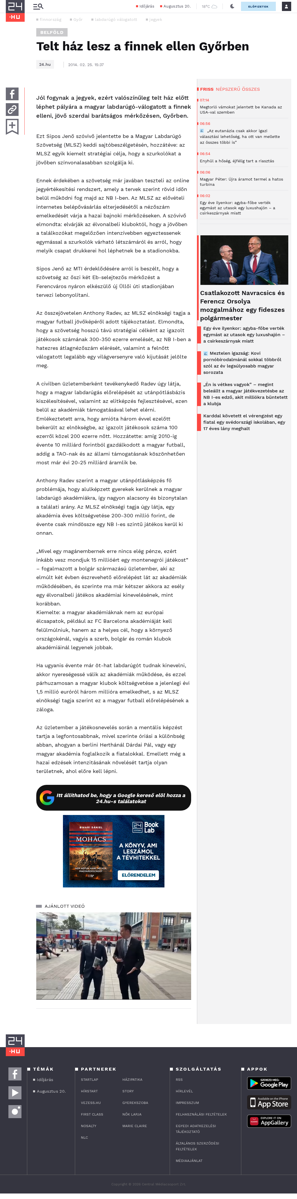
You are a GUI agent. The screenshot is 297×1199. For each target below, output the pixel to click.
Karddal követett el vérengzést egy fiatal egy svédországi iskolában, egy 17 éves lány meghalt (244, 422)
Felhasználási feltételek (201, 1114)
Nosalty (88, 1126)
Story (128, 1091)
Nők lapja (132, 1114)
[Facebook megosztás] (12, 94)
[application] (113, 955)
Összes (251, 89)
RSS (179, 1080)
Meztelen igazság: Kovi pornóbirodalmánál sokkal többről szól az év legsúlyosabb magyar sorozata (242, 362)
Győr (78, 19)
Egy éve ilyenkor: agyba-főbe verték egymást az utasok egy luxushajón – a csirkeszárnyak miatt (244, 334)
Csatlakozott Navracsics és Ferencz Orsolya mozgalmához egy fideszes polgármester (242, 305)
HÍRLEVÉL (184, 1091)
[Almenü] (38, 6)
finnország (50, 19)
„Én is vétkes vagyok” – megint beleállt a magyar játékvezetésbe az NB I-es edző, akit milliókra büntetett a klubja (245, 394)
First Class (92, 1114)
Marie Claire (134, 1126)
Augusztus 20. (177, 6)
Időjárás (147, 6)
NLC (84, 1138)
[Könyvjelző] (12, 127)
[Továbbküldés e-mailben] (12, 109)
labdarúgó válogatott (116, 19)
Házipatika (132, 1080)
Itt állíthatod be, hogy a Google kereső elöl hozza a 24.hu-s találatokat (120, 798)
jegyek (155, 19)
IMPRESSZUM (187, 1103)
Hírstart (89, 1091)
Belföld (52, 32)
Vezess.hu (91, 1103)
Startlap (89, 1080)
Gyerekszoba (135, 1103)
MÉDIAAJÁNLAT (189, 1161)
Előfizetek (258, 6)
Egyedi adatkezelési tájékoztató (196, 1129)
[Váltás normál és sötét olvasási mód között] (232, 6)
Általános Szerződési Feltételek (197, 1146)
